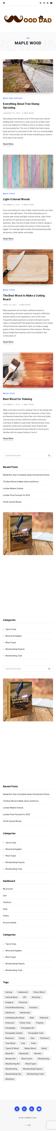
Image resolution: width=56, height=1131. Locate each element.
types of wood (12, 1048)
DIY (24, 997)
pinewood (9, 1023)
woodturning (43, 1059)
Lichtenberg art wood (14, 1018)
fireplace (9, 1002)
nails (32, 1018)
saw (32, 1038)
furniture (33, 1007)
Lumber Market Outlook (13, 488)
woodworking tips (13, 1074)
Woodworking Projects (15, 649)
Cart (5, 895)
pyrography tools (35, 1033)
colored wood (11, 997)
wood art (9, 1053)
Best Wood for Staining (17, 399)
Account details (9, 923)
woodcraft (23, 1053)
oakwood (44, 1018)
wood (44, 1048)
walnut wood (30, 1048)
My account (8, 889)
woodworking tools (35, 1074)
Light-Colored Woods (16, 199)
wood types (30, 1064)
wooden (37, 1053)
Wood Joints (26, 1059)
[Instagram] (24, 1108)
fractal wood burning (14, 1007)
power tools (25, 1023)
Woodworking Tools (13, 656)
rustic (22, 1038)
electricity (36, 997)
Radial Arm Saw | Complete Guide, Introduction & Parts (26, 475)
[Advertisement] (28, 583)
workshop (9, 1079)
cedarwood (23, 992)
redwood (9, 1038)
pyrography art (27, 1028)
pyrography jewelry (14, 1033)
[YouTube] (39, 1108)
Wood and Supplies (12, 98)
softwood (44, 1038)
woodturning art (12, 1064)
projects (39, 1023)
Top (29, 1125)
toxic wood (10, 1043)
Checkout (7, 902)
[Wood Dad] (28, 19)
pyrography (10, 1028)
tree (23, 1043)
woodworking (11, 1069)
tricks (33, 1043)
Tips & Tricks (10, 629)
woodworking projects (32, 1069)
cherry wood (39, 992)
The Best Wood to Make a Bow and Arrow (20, 482)
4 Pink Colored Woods (12, 502)
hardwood (9, 1013)
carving (8, 992)
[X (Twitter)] (17, 1108)
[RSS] (31, 1108)
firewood (23, 1002)
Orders (6, 916)
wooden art (10, 1059)
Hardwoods (25, 1013)
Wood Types (9, 194)
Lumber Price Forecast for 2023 (16, 495)
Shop (5, 909)
